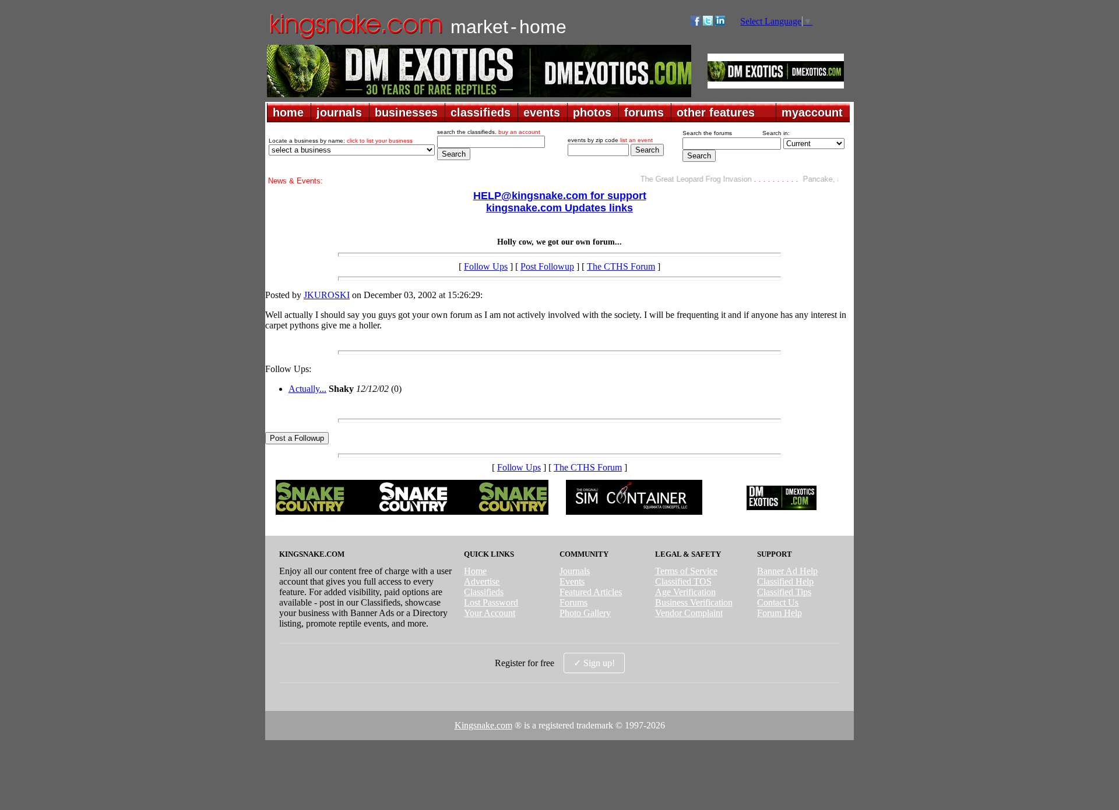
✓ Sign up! (594, 663)
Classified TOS (683, 581)
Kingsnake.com (483, 725)
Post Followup (547, 266)
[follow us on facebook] (696, 22)
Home (475, 571)
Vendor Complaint (689, 613)
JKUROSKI (327, 295)
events (541, 112)
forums (644, 112)
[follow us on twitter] (708, 22)
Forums (573, 602)
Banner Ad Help (787, 571)
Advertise (481, 581)
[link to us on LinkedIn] (720, 22)
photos (592, 112)
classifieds (481, 112)
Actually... (307, 389)
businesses (406, 112)
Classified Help (785, 581)
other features (716, 112)
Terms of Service (686, 571)
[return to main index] (355, 38)
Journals (575, 571)
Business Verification (694, 602)
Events (572, 581)
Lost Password (491, 602)
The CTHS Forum (621, 266)
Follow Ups (486, 266)
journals (339, 112)
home (288, 112)
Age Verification (685, 592)
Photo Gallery (585, 613)
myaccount (812, 112)
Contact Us (777, 602)
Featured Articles (591, 592)
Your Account (489, 613)
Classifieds (484, 592)
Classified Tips (784, 592)
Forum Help (779, 613)
